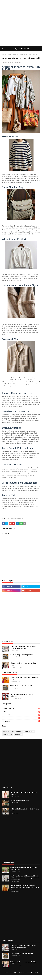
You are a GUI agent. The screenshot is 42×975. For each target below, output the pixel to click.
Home (3, 54)
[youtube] (30, 590)
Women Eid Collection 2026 (19, 801)
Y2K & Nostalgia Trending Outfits (21, 655)
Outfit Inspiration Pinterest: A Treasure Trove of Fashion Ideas (23, 647)
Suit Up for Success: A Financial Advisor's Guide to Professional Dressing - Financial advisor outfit (24, 878)
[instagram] (11, 590)
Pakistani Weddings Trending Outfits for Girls (24, 678)
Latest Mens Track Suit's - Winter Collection (21, 695)
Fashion (21, 711)
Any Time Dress (21, 48)
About (36, 973)
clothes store (21, 721)
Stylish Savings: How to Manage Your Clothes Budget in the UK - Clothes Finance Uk (24, 887)
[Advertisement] (21, 23)
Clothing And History (21, 708)
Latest (8, 518)
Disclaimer (22, 973)
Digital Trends (7, 62)
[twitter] (30, 586)
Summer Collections (11, 54)
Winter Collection (21, 718)
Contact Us (30, 973)
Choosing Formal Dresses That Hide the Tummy (23, 793)
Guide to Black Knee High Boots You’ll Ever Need (24, 810)
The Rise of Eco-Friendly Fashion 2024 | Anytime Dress (23, 868)
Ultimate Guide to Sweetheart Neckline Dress (23, 664)
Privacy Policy (13, 973)
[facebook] (11, 586)
